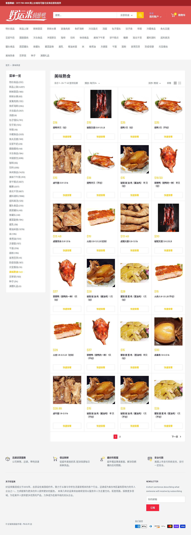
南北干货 (137, 37)
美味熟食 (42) (16, 272)
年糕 (139, 28)
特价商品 (10, 28)
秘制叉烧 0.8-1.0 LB (96, 127)
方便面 (104, 46)
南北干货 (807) (16, 191)
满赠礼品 (44, 55)
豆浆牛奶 (10, 37)
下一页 (175, 436)
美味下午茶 (99, 37)
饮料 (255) (14, 167)
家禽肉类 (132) (16, 101)
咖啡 (63, 37)
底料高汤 (165, 37)
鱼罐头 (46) (14, 215)
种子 (33, 55)
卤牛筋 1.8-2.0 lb (60, 413)
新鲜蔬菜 (37, 28)
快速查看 (67, 136)
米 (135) (12, 234)
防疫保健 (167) (16, 262)
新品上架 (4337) (17, 87)
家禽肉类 (65, 28)
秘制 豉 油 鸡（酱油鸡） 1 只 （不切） (133, 415)
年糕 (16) (13, 129)
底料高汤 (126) (16, 200)
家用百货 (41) (15, 257)
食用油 (92, 46)
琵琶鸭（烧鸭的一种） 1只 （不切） (99, 356)
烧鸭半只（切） (60, 127)
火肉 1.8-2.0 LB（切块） (64, 355)
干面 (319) (14, 248)
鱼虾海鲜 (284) (16, 106)
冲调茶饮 (51, 37)
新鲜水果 (51, 28)
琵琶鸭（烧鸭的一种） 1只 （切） (65, 298)
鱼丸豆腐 (165, 28)
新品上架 (23, 28)
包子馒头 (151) (16, 120)
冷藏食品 (151, 28)
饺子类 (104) (15, 124)
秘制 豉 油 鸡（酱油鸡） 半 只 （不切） (100, 415)
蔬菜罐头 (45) (15, 210)
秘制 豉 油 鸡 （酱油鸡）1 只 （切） (100, 298)
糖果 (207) (14, 186)
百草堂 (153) (15, 276)
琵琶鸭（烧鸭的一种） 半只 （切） (167, 184)
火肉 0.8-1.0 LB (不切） (165, 296)
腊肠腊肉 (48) (15, 148)
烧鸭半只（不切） (95, 183)
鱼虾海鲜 (79, 28)
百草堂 (22, 55)
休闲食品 (84, 37)
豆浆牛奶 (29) (15, 143)
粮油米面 (72, 46)
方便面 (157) (15, 243)
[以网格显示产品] (175, 83)
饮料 (72, 37)
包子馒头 (116, 28)
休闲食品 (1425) (16, 172)
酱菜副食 (49, 46)
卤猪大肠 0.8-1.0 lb (129, 241)
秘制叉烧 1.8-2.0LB (163, 241)
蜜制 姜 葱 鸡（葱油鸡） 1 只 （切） (133, 298)
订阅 (152, 507)
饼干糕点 (114, 37)
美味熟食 (10, 55)
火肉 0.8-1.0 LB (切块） (97, 241)
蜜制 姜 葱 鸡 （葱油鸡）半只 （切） (134, 356)
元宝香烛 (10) (15, 267)
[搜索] (140, 15)
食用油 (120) (15, 238)
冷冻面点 (93, 28)
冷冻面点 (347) (16, 110)
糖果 (125, 37)
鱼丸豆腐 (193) (16, 139)
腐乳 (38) (13, 224)
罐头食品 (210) (16, 205)
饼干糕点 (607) (16, 181)
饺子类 (129, 28)
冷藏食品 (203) (16, 134)
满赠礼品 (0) (15, 286)
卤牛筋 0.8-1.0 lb (60, 183)
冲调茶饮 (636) (16, 158)
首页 (8, 65)
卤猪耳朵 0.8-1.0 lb (61, 241)
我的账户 (154, 16)
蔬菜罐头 (23, 46)
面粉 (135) (14, 253)
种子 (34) (13, 281)
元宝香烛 (163, 46)
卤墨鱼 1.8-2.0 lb (161, 355)
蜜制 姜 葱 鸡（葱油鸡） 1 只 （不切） (167, 415)
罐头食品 (10, 46)
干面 (114, 46)
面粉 (124, 46)
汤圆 (104, 28)
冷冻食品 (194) (16, 153)
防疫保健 (149, 46)
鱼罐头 (36, 46)
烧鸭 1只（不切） (162, 127)
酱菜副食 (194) (16, 219)
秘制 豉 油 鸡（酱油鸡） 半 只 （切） (134, 184)
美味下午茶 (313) (17, 177)
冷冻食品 (37, 37)
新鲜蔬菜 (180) (16, 91)
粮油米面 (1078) (16, 229)
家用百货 (135, 46)
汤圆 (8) (13, 115)
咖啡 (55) (13, 162)
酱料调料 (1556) (16, 196)
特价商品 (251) (16, 82)
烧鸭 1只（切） (127, 127)
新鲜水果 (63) (15, 96)
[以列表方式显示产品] (180, 83)
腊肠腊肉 (23, 37)
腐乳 (61, 46)
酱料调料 (151, 37)
